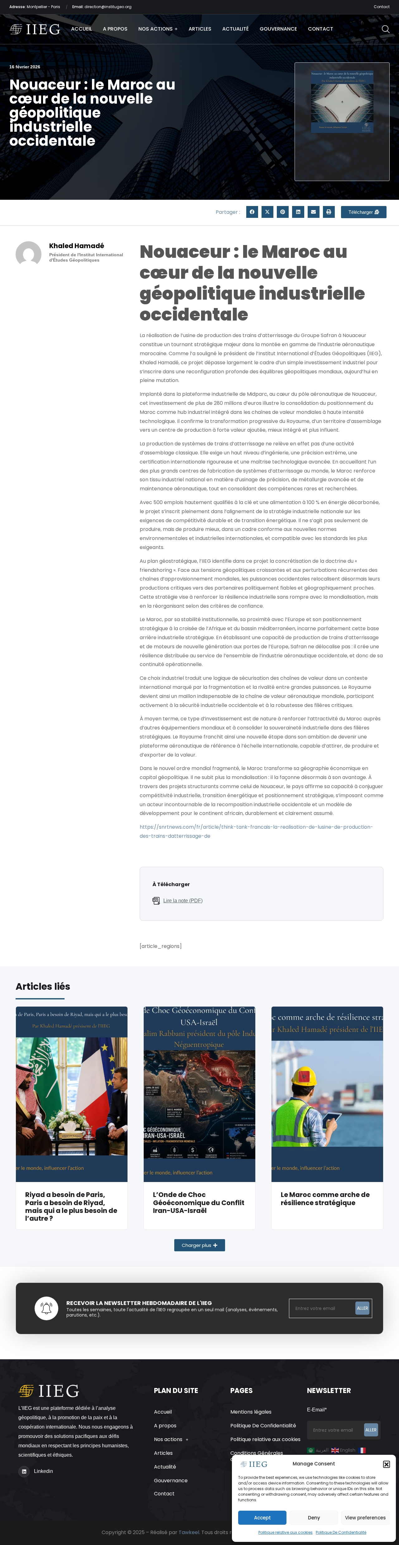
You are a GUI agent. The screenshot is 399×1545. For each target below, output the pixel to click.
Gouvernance (278, 28)
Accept (262, 1517)
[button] (386, 1464)
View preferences (365, 1517)
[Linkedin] (24, 1471)
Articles (200, 28)
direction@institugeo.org (102, 6)
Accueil (81, 28)
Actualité (235, 28)
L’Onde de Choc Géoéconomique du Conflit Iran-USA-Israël (198, 1202)
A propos (115, 28)
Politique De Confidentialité (341, 1532)
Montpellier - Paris (35, 6)
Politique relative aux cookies (285, 1532)
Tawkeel (189, 1532)
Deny (314, 1517)
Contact (382, 6)
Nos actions (155, 28)
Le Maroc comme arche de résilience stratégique (325, 1198)
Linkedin (43, 1471)
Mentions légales (251, 1411)
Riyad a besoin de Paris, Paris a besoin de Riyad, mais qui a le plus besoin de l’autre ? (71, 1206)
